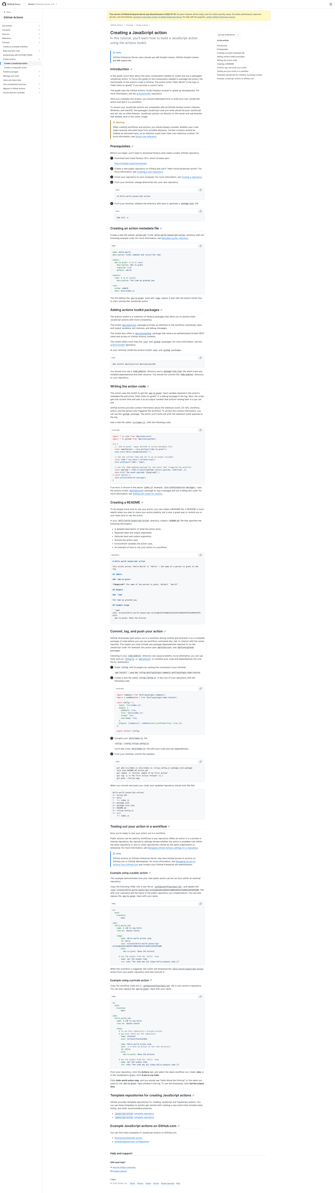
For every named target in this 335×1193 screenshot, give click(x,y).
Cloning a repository (192, 177)
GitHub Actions (13, 17)
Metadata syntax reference (174, 238)
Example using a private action (129, 980)
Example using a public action (129, 872)
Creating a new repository (150, 171)
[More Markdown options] (238, 35)
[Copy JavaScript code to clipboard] (200, 430)
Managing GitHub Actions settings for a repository (173, 847)
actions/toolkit (143, 93)
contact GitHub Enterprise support (220, 17)
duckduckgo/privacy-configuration (132, 1141)
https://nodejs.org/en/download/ (131, 163)
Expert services (167, 1183)
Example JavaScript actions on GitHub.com (143, 1126)
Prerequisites (120, 146)
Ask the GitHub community (124, 1167)
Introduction (119, 69)
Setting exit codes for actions (147, 493)
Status (148, 1183)
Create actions (142, 25)
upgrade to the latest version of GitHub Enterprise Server (157, 17)
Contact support (120, 1171)
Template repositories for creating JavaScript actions (150, 1095)
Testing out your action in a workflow (138, 826)
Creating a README (125, 502)
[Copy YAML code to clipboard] (200, 246)
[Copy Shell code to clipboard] (200, 190)
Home (8, 12)
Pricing (156, 1183)
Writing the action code (128, 386)
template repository (134, 1113)
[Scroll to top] (329, 1187)
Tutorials (129, 25)
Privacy (140, 1183)
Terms (132, 1183)
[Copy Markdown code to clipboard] (200, 555)
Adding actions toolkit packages (134, 310)
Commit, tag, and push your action (136, 631)
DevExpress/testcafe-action (128, 1138)
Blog (178, 1183)
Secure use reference (145, 136)
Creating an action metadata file (134, 228)
